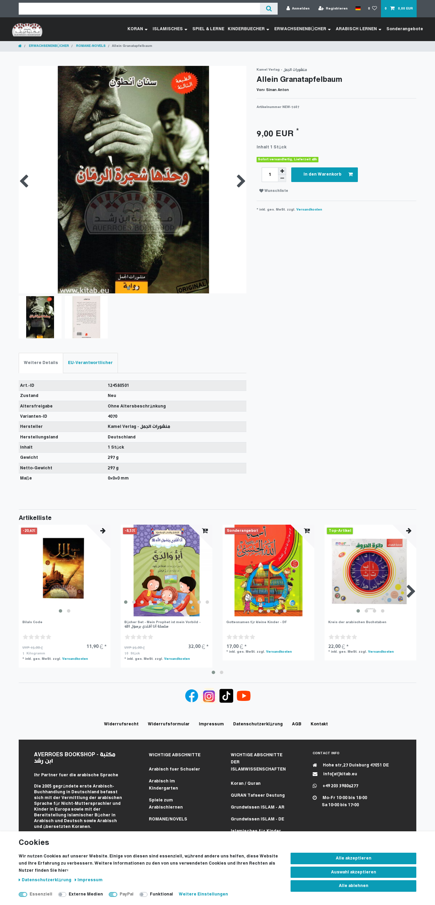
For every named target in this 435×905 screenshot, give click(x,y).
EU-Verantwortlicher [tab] (90, 362)
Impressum (90, 880)
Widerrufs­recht (121, 724)
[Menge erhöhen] (282, 171)
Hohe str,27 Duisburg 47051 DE (355, 765)
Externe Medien (86, 894)
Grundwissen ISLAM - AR (257, 807)
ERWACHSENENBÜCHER (300, 29)
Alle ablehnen (353, 885)
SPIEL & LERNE (208, 29)
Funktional (161, 894)
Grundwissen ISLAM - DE (257, 819)
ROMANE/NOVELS (168, 819)
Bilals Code (32, 622)
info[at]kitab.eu (339, 774)
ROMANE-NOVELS (90, 46)
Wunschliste (275, 191)
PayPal (127, 894)
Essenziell (41, 894)
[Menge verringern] (282, 178)
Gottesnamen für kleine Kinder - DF (256, 622)
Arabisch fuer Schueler (174, 769)
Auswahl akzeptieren (353, 872)
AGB (296, 724)
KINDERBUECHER (246, 29)
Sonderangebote (404, 29)
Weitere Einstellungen (203, 894)
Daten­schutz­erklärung (47, 880)
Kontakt (319, 724)
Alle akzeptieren (353, 858)
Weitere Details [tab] (41, 362)
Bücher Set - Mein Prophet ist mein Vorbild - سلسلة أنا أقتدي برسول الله (162, 624)
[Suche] (268, 9)
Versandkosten (309, 210)
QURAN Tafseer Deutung (258, 795)
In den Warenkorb (322, 174)
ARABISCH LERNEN (356, 29)
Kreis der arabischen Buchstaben (357, 622)
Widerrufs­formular (169, 724)
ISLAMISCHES (168, 29)
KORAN (135, 29)
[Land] (357, 8)
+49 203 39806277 (339, 786)
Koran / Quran (246, 783)
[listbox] (64, 570)
